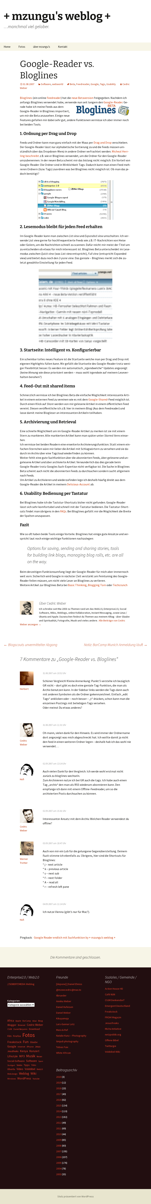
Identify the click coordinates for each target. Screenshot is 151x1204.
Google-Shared (97, 399)
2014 (58, 1111)
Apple (18, 1020)
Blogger (11, 1025)
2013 (58, 1117)
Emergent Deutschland (117, 1006)
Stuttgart (11, 1065)
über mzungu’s (41, 46)
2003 (58, 1174)
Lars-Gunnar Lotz (65, 1024)
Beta (72, 84)
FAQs (63, 511)
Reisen (39, 1056)
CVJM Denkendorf (114, 1000)
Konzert (34, 1051)
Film (9, 1036)
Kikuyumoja (62, 1018)
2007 (58, 1151)
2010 (58, 1134)
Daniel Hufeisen (64, 1007)
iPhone (30, 1046)
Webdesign (12, 1074)
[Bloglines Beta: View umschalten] (75, 306)
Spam (40, 1061)
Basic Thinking (77, 585)
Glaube (33, 1042)
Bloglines (26, 98)
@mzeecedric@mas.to (68, 989)
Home (7, 46)
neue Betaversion (82, 98)
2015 (58, 1105)
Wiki (33, 1073)
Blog (40, 1020)
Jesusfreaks (112, 1023)
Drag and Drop (103, 142)
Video (20, 1069)
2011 (58, 1128)
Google (95, 84)
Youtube (36, 1078)
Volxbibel (30, 1069)
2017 (58, 1094)
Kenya (24, 1051)
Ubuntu (11, 1069)
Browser (21, 1025)
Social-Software (16, 1061)
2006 (58, 1157)
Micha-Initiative (113, 1028)
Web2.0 (40, 1069)
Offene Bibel (112, 1040)
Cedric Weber (35, 1025)
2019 (58, 1082)
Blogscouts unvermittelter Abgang (30, 644)
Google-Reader (112, 102)
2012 (58, 1122)
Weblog (24, 1073)
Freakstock (111, 1011)
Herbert (24, 689)
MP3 (22, 1056)
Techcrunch (120, 585)
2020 (58, 1076)
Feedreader (82, 84)
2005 (58, 1162)
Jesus (37, 1046)
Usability (111, 84)
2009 (58, 1140)
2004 (58, 1168)
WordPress (24, 1078)
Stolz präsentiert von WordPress (75, 1196)
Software (46, 84)
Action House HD (114, 988)
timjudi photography (67, 1041)
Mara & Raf (62, 1030)
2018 (58, 1088)
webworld (57, 84)
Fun (26, 1041)
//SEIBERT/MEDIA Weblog (20, 984)
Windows (11, 1078)
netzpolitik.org (113, 1034)
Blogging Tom (97, 585)
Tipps (26, 1065)
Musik (30, 1056)
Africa (10, 1020)
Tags (102, 84)
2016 (58, 1099)
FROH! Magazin (113, 1017)
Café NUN (110, 994)
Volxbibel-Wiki (112, 1051)
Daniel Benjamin (20, 1029)
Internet (21, 1046)
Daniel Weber (63, 1012)
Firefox (17, 1036)
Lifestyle (12, 1056)
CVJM (9, 1029)
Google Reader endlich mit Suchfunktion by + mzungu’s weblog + (74, 937)
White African (63, 1052)
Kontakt (62, 46)
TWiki (33, 1065)
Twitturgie (110, 1046)
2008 (58, 1145)
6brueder (61, 995)
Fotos (21, 46)
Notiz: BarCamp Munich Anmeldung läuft (115, 644)
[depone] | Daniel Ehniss (69, 984)
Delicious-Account (78, 484)
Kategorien (13, 1000)
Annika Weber (63, 1001)
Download (34, 1029)
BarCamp (26, 1020)
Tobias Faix (62, 1047)
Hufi (22, 779)
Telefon (19, 1065)
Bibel (34, 1021)
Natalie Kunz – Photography (71, 1035)
